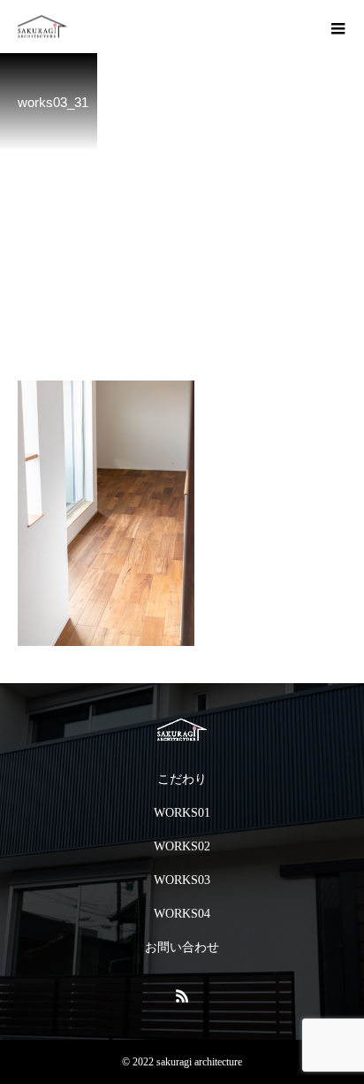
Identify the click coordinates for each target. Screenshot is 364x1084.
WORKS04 (182, 913)
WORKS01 (182, 812)
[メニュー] (337, 26)
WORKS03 (182, 880)
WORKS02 (182, 846)
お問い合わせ (182, 947)
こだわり (182, 779)
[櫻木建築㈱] (182, 730)
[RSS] (182, 995)
